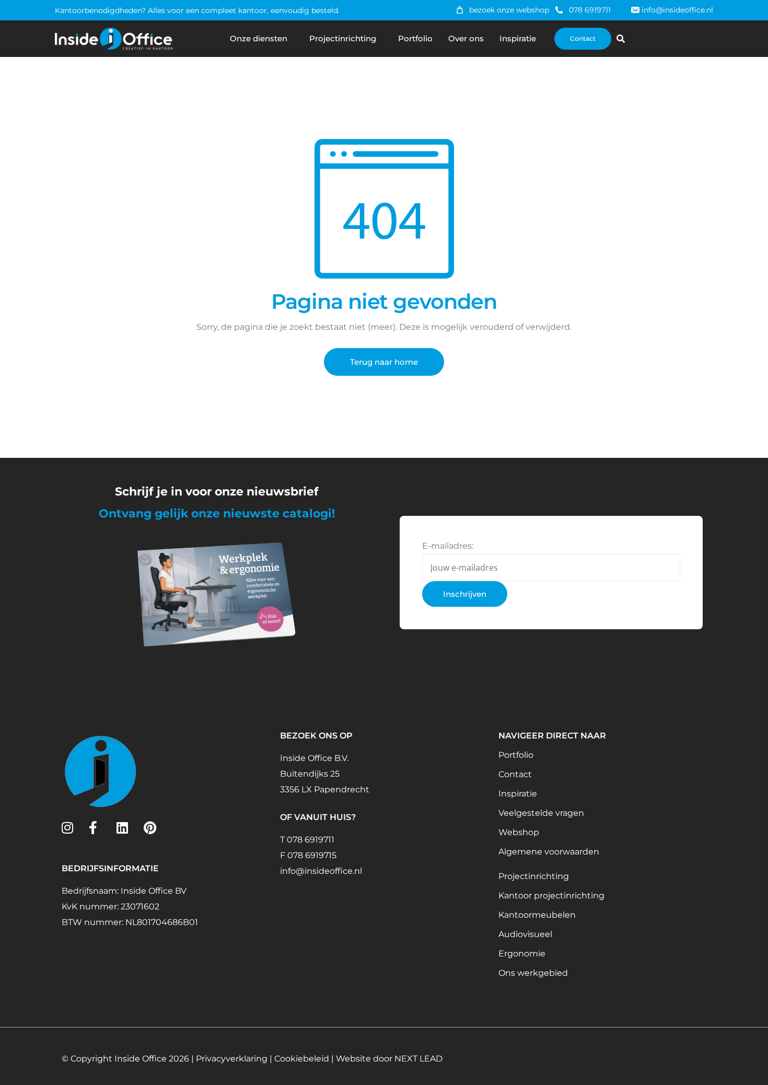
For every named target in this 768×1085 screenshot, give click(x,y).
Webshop (518, 832)
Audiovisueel (525, 934)
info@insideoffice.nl (677, 10)
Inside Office (140, 1059)
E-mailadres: (447, 546)
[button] (620, 38)
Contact (515, 774)
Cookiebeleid (301, 1059)
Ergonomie (521, 954)
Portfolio (415, 38)
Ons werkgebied (533, 973)
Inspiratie (517, 38)
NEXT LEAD (418, 1059)
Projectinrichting (342, 38)
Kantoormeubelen (537, 915)
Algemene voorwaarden (548, 852)
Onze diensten (258, 38)
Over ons (466, 38)
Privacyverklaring (231, 1059)
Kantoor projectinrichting (551, 896)
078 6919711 (590, 10)
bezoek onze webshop (509, 10)
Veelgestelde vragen (541, 813)
